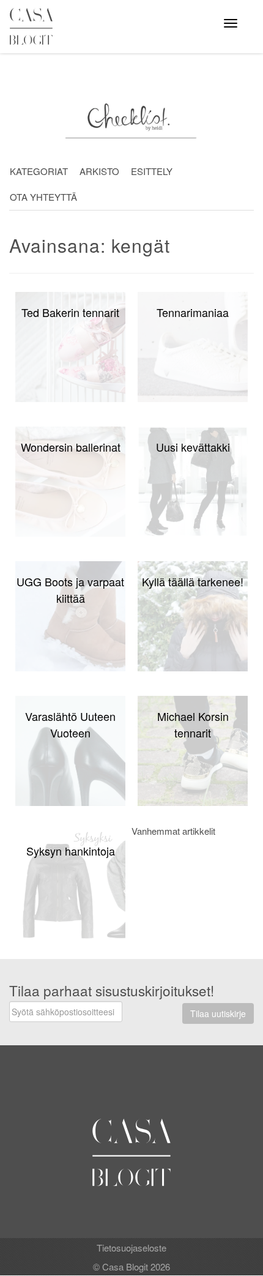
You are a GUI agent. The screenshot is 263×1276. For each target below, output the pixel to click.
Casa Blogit (34, 26)
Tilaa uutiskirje (218, 1013)
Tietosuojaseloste (131, 1247)
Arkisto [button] (99, 171)
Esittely (151, 171)
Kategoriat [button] (39, 171)
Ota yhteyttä (43, 196)
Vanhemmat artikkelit (173, 830)
